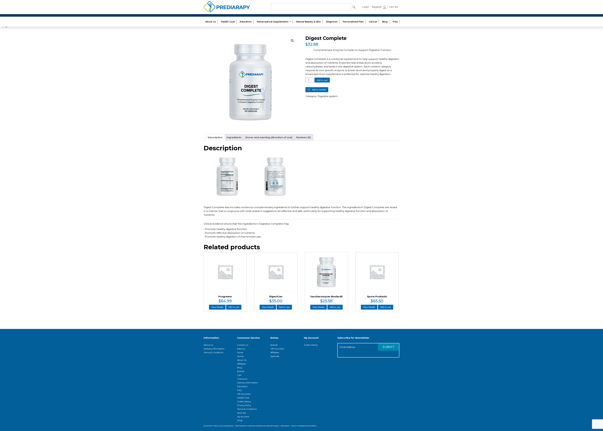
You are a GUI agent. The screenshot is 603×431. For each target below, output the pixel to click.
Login (365, 6)
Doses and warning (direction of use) (268, 137)
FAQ (395, 21)
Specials (241, 413)
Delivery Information (214, 348)
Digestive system (328, 96)
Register (377, 6)
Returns (241, 348)
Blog (385, 21)
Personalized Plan (353, 21)
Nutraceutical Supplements (273, 21)
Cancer (373, 21)
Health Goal (228, 21)
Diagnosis (332, 21)
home (240, 352)
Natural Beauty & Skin (308, 21)
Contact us (242, 345)
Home (240, 356)
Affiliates (241, 364)
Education (246, 21)
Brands (240, 371)
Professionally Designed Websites (249, 426)
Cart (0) (393, 6)
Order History (244, 401)
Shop (240, 420)
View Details (217, 307)
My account (243, 416)
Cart (239, 375)
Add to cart (322, 80)
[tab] (215, 137)
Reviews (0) (303, 137)
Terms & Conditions (213, 352)
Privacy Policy (244, 405)
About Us (210, 21)
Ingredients (234, 137)
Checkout (242, 379)
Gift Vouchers (244, 394)
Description (215, 137)
